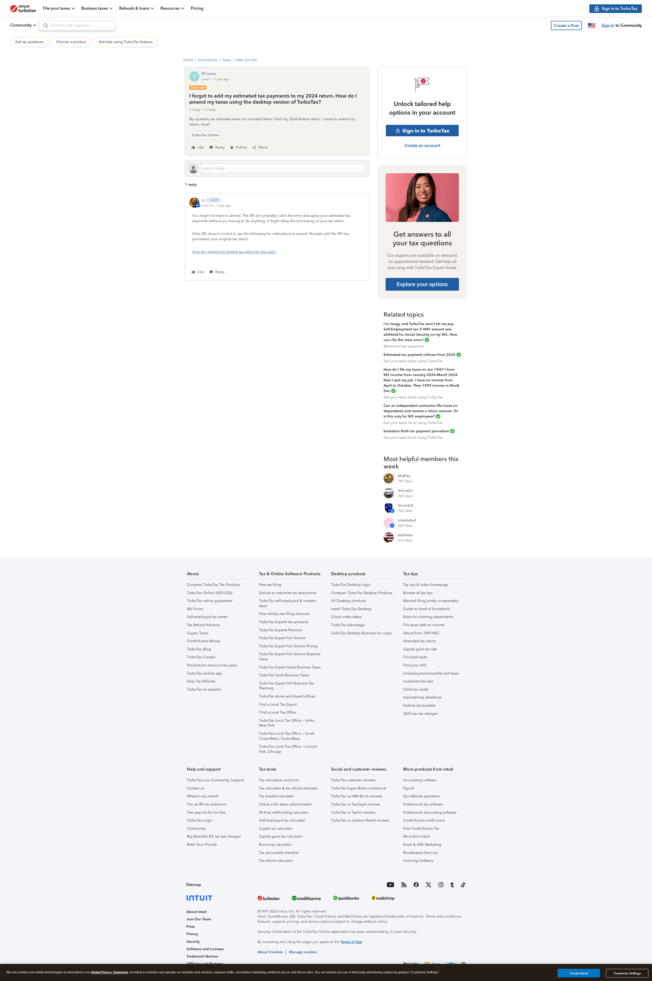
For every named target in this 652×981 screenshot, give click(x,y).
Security (193, 941)
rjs (203, 200)
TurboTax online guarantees (209, 601)
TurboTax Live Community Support (215, 780)
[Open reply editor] (277, 168)
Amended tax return (419, 641)
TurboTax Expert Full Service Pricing (288, 646)
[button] (566, 25)
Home (188, 60)
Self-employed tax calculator (282, 820)
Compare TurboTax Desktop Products (361, 593)
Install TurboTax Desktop (351, 609)
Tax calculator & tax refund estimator (288, 788)
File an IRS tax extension (206, 804)
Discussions (207, 60)
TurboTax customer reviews (353, 780)
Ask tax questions (29, 42)
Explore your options (422, 284)
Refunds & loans (134, 8)
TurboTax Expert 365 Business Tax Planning (286, 686)
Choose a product (71, 42)
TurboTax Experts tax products (283, 622)
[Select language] (591, 25)
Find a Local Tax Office (277, 712)
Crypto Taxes (197, 633)
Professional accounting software (429, 812)
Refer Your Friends (202, 844)
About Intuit (196, 912)
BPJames (208, 74)
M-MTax (404, 476)
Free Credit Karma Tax (421, 828)
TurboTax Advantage (348, 625)
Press (190, 926)
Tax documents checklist (278, 853)
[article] (277, 236)
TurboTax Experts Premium (280, 630)
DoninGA (405, 505)
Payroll (408, 788)
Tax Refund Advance (203, 625)
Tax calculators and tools (279, 780)
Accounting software (420, 780)
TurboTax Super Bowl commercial (358, 788)
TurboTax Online (205, 135)
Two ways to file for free (206, 812)
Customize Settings (627, 973)
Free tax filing (270, 585)
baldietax (405, 535)
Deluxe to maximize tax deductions (287, 593)
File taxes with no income (424, 625)
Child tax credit (415, 689)
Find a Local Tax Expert (278, 704)
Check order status (346, 617)
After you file (246, 60)
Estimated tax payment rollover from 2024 (419, 355)
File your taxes (56, 8)
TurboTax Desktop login (351, 585)
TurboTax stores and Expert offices (287, 696)
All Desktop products (348, 601)
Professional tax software (423, 804)
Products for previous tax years (212, 665)
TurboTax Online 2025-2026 (210, 593)
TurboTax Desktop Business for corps (361, 633)
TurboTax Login (199, 820)
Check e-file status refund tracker (285, 804)
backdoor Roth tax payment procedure (416, 431)
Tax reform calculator (276, 860)
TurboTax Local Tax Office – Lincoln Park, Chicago (288, 749)
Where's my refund (202, 796)
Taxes (226, 60)
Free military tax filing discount (284, 614)
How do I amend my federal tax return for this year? (234, 252)
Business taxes (94, 8)
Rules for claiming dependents (428, 617)
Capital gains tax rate (420, 649)
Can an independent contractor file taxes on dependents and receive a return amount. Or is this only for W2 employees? (421, 411)
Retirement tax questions (404, 346)
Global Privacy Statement (109, 972)
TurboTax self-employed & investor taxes (287, 603)
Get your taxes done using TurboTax (413, 361)
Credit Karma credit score (424, 820)
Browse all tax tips (417, 593)
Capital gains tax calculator (281, 836)
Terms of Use (351, 942)
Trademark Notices (202, 956)
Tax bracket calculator (276, 796)
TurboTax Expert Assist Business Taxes (290, 667)
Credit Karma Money (204, 641)
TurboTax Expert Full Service (282, 638)
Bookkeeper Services (420, 853)
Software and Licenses (205, 949)
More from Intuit (416, 836)
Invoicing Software (418, 860)
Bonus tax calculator (275, 844)
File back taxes (415, 657)
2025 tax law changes (420, 713)
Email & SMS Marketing (422, 844)
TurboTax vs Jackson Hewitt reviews (360, 820)
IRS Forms (195, 609)
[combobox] (77, 25)
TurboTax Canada (201, 657)
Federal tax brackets (419, 705)
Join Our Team (198, 919)
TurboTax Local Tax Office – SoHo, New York (287, 723)
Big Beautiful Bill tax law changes (214, 836)
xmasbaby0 (407, 520)
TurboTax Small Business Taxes (284, 675)
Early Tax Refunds (201, 681)
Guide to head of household (426, 609)
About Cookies (270, 952)
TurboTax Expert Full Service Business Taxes (289, 656)
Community (21, 25)
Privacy (192, 934)
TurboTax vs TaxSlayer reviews (355, 804)
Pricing (197, 8)
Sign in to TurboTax (426, 131)
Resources (170, 8)
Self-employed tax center (207, 617)
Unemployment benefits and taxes (431, 673)
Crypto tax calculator (276, 828)
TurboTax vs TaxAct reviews (353, 812)
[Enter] (43, 25)
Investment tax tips (418, 681)
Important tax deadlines (422, 697)
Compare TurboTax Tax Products (213, 585)
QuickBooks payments (421, 796)
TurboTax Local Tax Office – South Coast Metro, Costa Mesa (287, 736)
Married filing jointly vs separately (430, 601)
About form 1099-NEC (421, 633)
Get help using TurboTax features (126, 42)
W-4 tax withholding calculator (284, 812)
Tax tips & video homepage (425, 585)
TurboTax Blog (199, 649)
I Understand (578, 973)
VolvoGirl (405, 491)
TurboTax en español (204, 689)
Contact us (195, 788)
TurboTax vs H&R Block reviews (356, 796)
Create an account (422, 145)
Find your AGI (414, 665)
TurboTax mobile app (204, 673)
